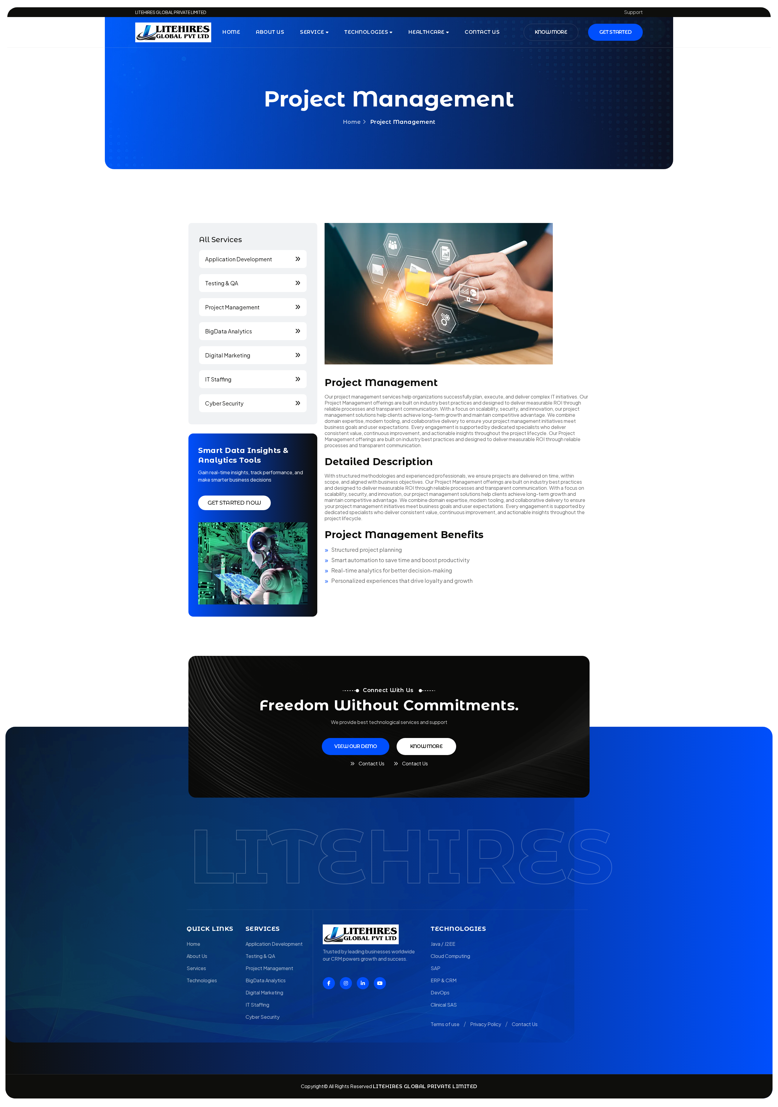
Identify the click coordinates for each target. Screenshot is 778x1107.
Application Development (238, 259)
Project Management (232, 307)
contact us (482, 32)
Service (312, 32)
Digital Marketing (227, 355)
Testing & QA (221, 283)
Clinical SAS (444, 1004)
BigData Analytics (228, 331)
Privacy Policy (485, 1024)
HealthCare (426, 32)
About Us (270, 32)
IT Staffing (218, 379)
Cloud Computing (450, 956)
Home (231, 32)
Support (633, 12)
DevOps (440, 992)
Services (196, 968)
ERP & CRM (443, 980)
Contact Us (525, 1024)
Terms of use (445, 1024)
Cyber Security (224, 403)
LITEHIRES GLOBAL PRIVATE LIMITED (425, 1086)
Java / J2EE (443, 944)
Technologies (366, 32)
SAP (435, 968)
